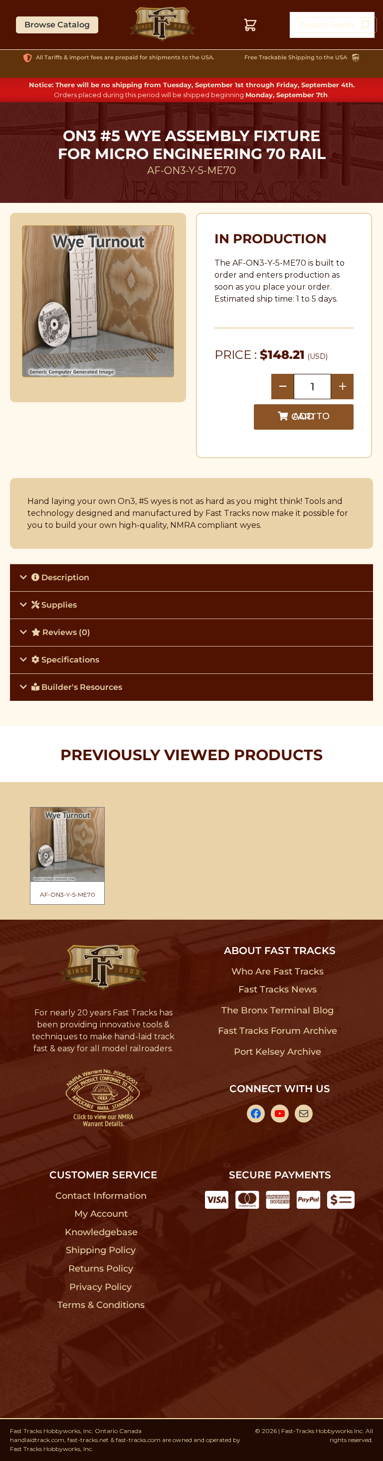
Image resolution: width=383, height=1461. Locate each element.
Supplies (58, 605)
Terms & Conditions (101, 1304)
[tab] (191, 577)
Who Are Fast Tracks (277, 971)
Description (64, 577)
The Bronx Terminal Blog (277, 1010)
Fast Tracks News (277, 989)
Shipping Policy (101, 1250)
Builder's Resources (80, 687)
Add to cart (310, 416)
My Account (101, 1213)
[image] (98, 301)
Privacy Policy (100, 1287)
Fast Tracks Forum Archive (277, 1030)
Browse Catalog (57, 24)
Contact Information (100, 1195)
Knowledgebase (101, 1232)
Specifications (69, 659)
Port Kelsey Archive (277, 1051)
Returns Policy (101, 1268)
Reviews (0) (65, 632)
